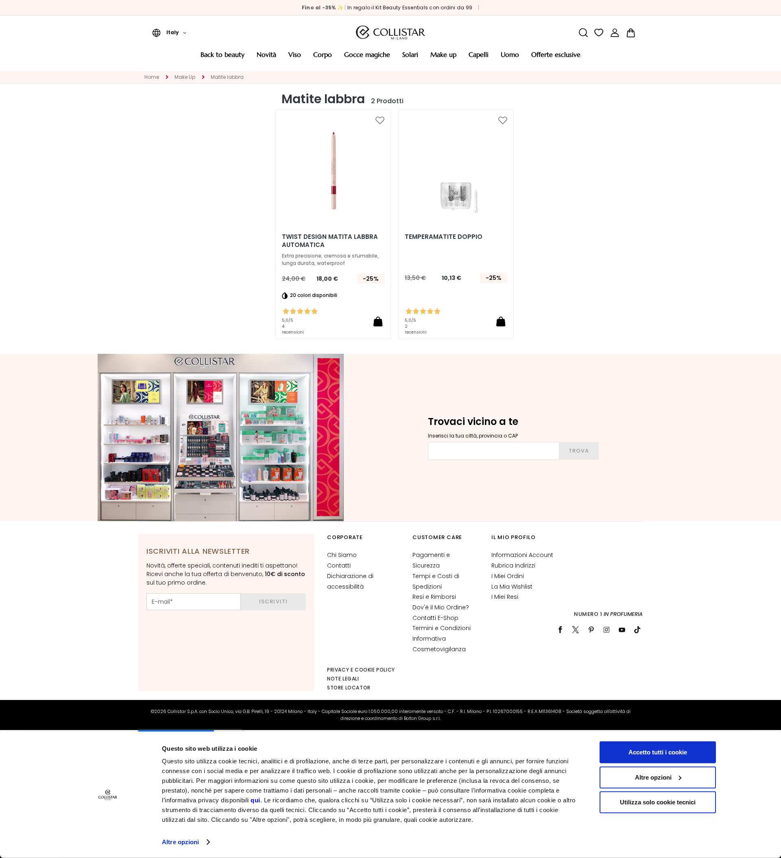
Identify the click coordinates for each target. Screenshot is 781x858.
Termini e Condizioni (441, 628)
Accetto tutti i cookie (657, 752)
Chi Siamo (342, 555)
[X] (575, 629)
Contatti (339, 565)
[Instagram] (606, 629)
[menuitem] (222, 57)
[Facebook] (560, 629)
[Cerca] (583, 33)
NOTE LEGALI (343, 678)
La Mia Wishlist (511, 587)
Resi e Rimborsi (434, 597)
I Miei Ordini (507, 576)
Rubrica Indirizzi (513, 565)
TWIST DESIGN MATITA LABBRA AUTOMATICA (330, 241)
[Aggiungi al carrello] (377, 321)
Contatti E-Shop (435, 618)
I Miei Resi (504, 597)
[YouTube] (622, 629)
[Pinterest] (591, 629)
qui (255, 800)
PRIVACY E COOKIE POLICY (361, 669)
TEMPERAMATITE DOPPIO (443, 237)
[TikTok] (637, 629)
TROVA (579, 451)
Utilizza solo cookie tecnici (658, 802)
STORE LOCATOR (349, 687)
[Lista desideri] (599, 33)
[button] (169, 32)
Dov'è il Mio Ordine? (440, 607)
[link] (615, 33)
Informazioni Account (522, 555)
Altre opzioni (180, 841)
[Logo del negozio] (390, 32)
